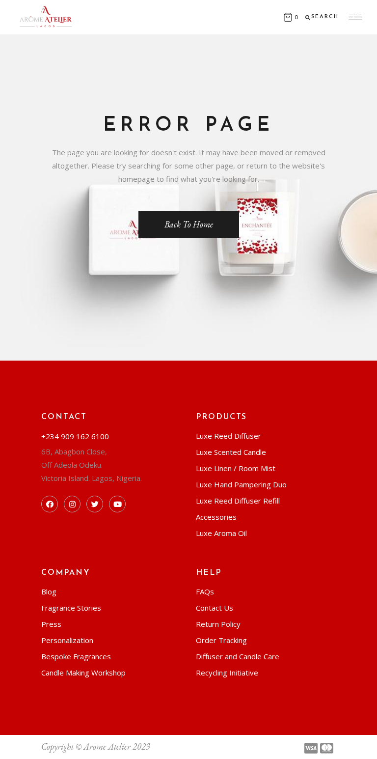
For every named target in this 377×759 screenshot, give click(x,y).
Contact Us (214, 608)
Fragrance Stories (71, 608)
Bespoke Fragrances (76, 656)
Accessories (216, 517)
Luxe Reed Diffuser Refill (238, 501)
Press (51, 624)
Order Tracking (221, 640)
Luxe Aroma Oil (221, 533)
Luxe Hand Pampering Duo (241, 484)
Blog (48, 591)
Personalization (67, 640)
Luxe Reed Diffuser (228, 436)
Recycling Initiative (227, 672)
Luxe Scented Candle (231, 452)
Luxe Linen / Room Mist (235, 468)
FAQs (205, 591)
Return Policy (218, 624)
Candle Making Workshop (83, 672)
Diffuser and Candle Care (237, 656)
